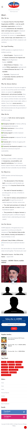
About (2, 389)
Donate (4, 400)
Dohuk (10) (11, 364)
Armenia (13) (19, 362)
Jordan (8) (18, 364)
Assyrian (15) (11, 362)
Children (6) (4, 369)
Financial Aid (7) (19, 367)
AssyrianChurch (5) (6, 375)
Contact (3, 396)
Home (2, 382)
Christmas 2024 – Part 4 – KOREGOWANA (16, 351)
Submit (14, 328)
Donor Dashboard (5, 403)
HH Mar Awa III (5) (13, 369)
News (2, 386)
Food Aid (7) (4, 367)
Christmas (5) (5, 372)
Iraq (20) (4, 362)
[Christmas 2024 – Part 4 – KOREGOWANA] (4, 353)
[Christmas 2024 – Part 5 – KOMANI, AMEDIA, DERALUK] (4, 346)
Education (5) (13, 372)
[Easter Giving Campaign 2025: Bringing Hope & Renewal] (4, 339)
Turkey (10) (4, 364)
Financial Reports (5, 392)
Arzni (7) (11, 367)
